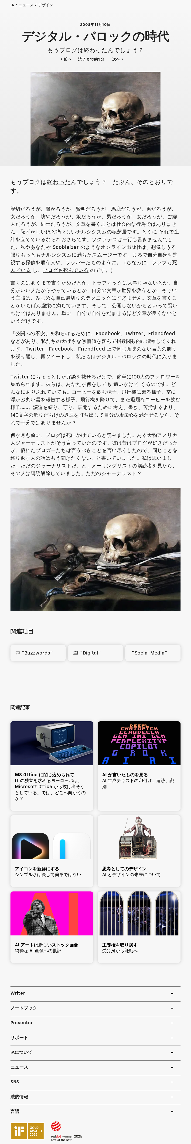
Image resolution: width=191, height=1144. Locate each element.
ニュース (26, 5)
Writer (17, 993)
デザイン (45, 5)
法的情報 (19, 1097)
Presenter (21, 1023)
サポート (19, 1038)
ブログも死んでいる (66, 270)
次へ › (120, 59)
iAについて (21, 1052)
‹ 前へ (66, 59)
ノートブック (23, 1008)
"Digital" (87, 653)
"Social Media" (148, 653)
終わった (59, 182)
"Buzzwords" (34, 653)
